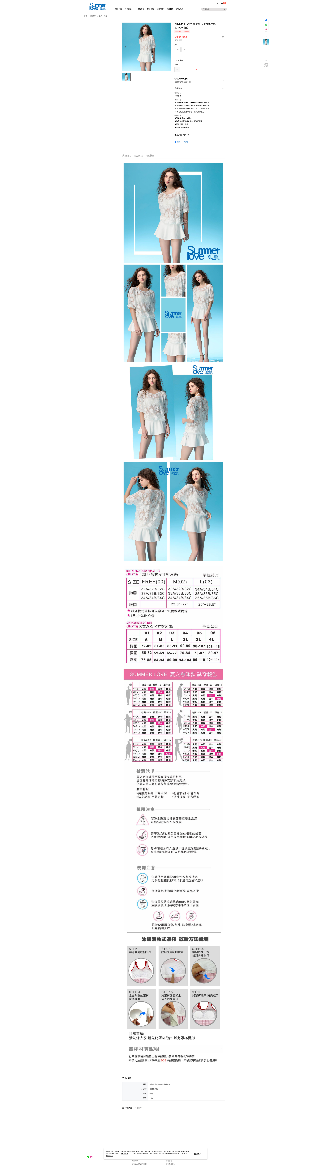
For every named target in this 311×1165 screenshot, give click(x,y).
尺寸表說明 (178, 60)
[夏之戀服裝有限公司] (97, 6)
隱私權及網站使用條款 (139, 1164)
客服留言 (169, 1161)
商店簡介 (135, 1161)
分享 (179, 142)
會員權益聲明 (170, 1164)
